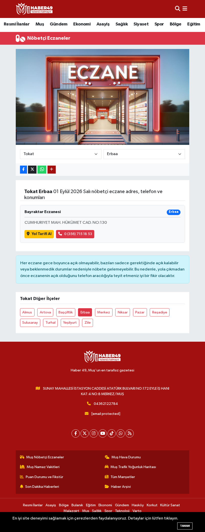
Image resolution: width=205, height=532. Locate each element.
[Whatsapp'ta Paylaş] (42, 170)
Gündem (58, 24)
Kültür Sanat (170, 505)
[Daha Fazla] (52, 170)
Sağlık (122, 24)
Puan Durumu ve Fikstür (44, 477)
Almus (27, 312)
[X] (84, 433)
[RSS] (130, 433)
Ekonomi (81, 24)
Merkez (103, 312)
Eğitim (193, 24)
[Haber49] (34, 9)
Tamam (185, 526)
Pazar (139, 312)
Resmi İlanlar (17, 24)
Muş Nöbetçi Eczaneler (45, 457)
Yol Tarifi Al (42, 234)
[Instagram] (94, 433)
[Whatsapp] (120, 433)
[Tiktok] (112, 433)
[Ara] (177, 9)
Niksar (123, 312)
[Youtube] (102, 433)
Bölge (176, 24)
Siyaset (141, 24)
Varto (137, 511)
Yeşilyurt (70, 322)
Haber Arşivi (121, 487)
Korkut (152, 505)
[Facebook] (76, 433)
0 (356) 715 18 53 (78, 234)
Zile (87, 322)
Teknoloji (122, 511)
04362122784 (106, 404)
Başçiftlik (65, 312)
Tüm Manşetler (122, 477)
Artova (45, 312)
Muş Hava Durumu (126, 457)
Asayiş (103, 24)
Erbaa (85, 312)
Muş (40, 24)
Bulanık (77, 505)
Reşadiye (159, 312)
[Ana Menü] (184, 9)
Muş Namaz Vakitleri (43, 467)
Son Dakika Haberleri (42, 487)
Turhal (51, 322)
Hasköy (138, 505)
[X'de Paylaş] (32, 170)
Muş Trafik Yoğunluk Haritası (133, 467)
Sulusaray (30, 322)
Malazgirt (71, 511)
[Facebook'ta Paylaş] (23, 170)
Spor (159, 24)
